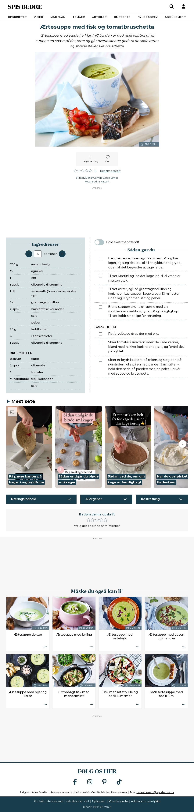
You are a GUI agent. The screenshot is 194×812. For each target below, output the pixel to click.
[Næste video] (182, 444)
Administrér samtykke (145, 801)
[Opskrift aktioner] (45, 647)
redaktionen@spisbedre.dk (155, 792)
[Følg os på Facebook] (75, 782)
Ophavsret (99, 801)
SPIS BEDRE (25, 6)
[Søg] (171, 6)
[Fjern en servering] (28, 253)
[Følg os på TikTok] (119, 782)
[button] (29, 447)
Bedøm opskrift (110, 171)
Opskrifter (17, 16)
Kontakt (39, 801)
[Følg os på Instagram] (89, 782)
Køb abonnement (77, 801)
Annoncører (55, 801)
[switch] (99, 242)
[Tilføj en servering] (62, 253)
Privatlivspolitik (118, 801)
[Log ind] (183, 6)
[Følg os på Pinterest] (104, 782)
